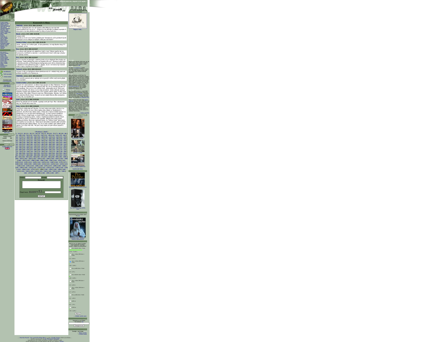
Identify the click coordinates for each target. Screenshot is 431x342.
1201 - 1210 (41, 164)
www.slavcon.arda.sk (74, 86)
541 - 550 (41, 146)
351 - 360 (55, 141)
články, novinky (83, 332)
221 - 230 (63, 137)
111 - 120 (33, 135)
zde (79, 215)
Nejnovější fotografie (5, 26)
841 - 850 (55, 153)
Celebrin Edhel (21, 42)
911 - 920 (55, 155)
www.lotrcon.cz (77, 67)
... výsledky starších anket (80, 316)
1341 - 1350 (64, 167)
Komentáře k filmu (5, 43)
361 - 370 (63, 141)
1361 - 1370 (30, 169)
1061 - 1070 (21, 160)
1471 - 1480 (36, 173)
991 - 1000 (63, 157)
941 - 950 (26, 157)
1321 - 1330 (46, 167)
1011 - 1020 (28, 158)
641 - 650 (63, 148)
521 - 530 (26, 146)
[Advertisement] (41, 16)
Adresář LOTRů (4, 44)
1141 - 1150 (41, 162)
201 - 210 (48, 137)
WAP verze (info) (8, 74)
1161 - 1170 (58, 162)
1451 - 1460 (61, 171)
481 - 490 (48, 144)
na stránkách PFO (84, 97)
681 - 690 (41, 149)
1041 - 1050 (55, 158)
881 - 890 (33, 155)
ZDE (79, 65)
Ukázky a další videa (5, 32)
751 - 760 (41, 151)
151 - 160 (62, 135)
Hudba (2, 34)
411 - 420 (48, 142)
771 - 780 (56, 151)
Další (45, 132)
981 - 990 (55, 157)
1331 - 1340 (55, 167)
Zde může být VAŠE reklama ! (7, 86)
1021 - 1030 (37, 158)
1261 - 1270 (43, 166)
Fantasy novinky (4, 53)
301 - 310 (19, 141)
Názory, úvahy (3, 42)
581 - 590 (19, 148)
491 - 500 (56, 144)
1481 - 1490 (45, 173)
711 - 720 (63, 149)
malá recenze (79, 93)
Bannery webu (3, 45)
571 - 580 (63, 146)
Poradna (2, 36)
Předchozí (39, 132)
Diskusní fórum (4, 40)
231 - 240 (19, 139)
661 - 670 (26, 149)
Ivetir (18, 99)
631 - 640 (55, 148)
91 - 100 (18, 135)
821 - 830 (41, 153)
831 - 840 (48, 153)
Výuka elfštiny (3, 37)
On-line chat (3, 60)
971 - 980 (48, 157)
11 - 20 (23, 133)
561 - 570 (55, 146)
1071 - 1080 (30, 160)
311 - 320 (26, 141)
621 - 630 (48, 148)
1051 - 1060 (64, 158)
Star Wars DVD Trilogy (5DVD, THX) (77, 208)
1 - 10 (18, 133)
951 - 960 (33, 157)
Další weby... (7, 132)
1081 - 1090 (39, 160)
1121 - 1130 (23, 162)
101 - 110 (26, 135)
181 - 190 (33, 137)
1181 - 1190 (23, 164)
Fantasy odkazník (4, 59)
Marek (18, 34)
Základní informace (5, 28)
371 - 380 (19, 142)
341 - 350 (48, 141)
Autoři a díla (3, 55)
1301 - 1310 (28, 167)
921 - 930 (63, 155)
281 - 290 (56, 139)
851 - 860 (63, 153)
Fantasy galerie (4, 58)
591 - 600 (26, 148)
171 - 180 (26, 137)
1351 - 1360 (21, 169)
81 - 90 (64, 133)
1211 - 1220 (50, 164)
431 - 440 (63, 142)
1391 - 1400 (57, 169)
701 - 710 (56, 149)
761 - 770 (48, 151)
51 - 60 (46, 133)
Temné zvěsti (3, 39)
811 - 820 (33, 153)
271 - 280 (48, 139)
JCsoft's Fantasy (55, 337)
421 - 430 (55, 142)
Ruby (18, 106)
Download (2, 67)
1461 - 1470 (27, 173)
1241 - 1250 (25, 166)
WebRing (2, 47)
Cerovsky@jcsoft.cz (7, 81)
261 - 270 (41, 139)
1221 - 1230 (59, 164)
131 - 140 (48, 135)
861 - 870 (19, 155)
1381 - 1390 (48, 169)
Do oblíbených (7, 71)
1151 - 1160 (49, 162)
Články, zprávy (4, 24)
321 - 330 (33, 141)
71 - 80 (58, 133)
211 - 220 (55, 137)
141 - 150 (55, 135)
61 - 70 (52, 133)
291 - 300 (63, 139)
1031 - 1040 (46, 158)
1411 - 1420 (25, 171)
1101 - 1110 (57, 160)
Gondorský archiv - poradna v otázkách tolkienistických (77, 238)
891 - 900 (41, 155)
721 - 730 (19, 151)
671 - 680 (33, 149)
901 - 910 (48, 155)
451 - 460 (26, 144)
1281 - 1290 (61, 166)
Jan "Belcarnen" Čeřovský (51, 339)
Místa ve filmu (3, 33)
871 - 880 (26, 155)
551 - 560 (48, 146)
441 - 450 (19, 144)
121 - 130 (40, 135)
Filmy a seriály (4, 63)
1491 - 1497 (54, 173)
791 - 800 (19, 153)
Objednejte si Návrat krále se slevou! (78, 187)
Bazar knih (3, 54)
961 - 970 (40, 157)
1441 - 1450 (52, 171)
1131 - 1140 (32, 162)
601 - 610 (33, 148)
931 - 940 (18, 157)
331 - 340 (41, 141)
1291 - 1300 (19, 167)
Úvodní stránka (4, 22)
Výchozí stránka (7, 76)
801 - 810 (26, 153)
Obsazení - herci (4, 29)
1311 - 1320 (37, 167)
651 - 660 (19, 149)
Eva (17, 49)
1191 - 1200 (32, 164)
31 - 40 (35, 133)
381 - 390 (26, 142)
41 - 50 (41, 133)
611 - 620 (41, 148)
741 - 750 (33, 151)
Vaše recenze (3, 27)
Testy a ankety (3, 62)
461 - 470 (33, 144)
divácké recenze (83, 334)
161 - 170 (19, 137)
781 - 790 (63, 151)
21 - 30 (29, 133)
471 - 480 (41, 144)
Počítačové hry (3, 65)
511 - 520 (18, 146)
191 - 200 (41, 137)
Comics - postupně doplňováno (77, 166)
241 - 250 (26, 139)
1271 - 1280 (52, 166)
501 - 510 (63, 144)
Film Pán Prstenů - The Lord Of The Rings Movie (33, 337)
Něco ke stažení (4, 38)
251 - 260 (33, 139)
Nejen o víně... (77, 29)
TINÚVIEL (19, 25)
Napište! (62, 341)
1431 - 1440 (43, 171)
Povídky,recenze (4, 57)
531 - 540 (33, 146)
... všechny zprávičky (84, 113)
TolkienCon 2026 (5, 23)
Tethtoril (19, 69)
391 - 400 (33, 142)
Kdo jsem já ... (4, 52)
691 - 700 (48, 149)
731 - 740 (26, 151)
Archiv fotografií (4, 31)
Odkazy (2, 48)
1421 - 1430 (34, 171)
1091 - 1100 (48, 160)
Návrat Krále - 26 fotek (77, 138)
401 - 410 (41, 142)
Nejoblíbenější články (78, 169)
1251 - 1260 (34, 166)
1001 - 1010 (19, 158)
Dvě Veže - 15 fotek (77, 152)
